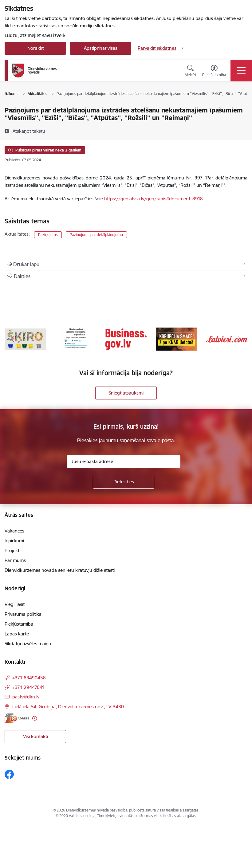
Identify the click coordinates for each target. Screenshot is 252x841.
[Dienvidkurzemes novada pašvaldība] (43, 70)
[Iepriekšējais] (12, 339)
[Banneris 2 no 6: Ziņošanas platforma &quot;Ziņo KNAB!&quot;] (176, 339)
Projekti (12, 550)
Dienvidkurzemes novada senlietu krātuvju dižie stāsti (60, 570)
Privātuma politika (23, 614)
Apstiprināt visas (100, 48)
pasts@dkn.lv (25, 697)
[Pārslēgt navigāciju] (241, 70)
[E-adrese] (17, 718)
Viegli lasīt (15, 604)
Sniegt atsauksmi (126, 393)
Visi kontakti (35, 736)
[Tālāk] (239, 339)
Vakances (14, 531)
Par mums (15, 560)
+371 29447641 (28, 687)
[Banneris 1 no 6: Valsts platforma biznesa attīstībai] (126, 339)
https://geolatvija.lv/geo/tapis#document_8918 (153, 199)
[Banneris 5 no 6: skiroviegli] (25, 339)
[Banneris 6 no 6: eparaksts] (75, 339)
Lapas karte (17, 634)
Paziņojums (48, 234)
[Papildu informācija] (34, 718)
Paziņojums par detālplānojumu (96, 234)
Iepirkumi (14, 541)
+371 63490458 (29, 678)
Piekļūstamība (19, 624)
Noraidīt (35, 48)
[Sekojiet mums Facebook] (9, 774)
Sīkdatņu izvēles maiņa (28, 643)
